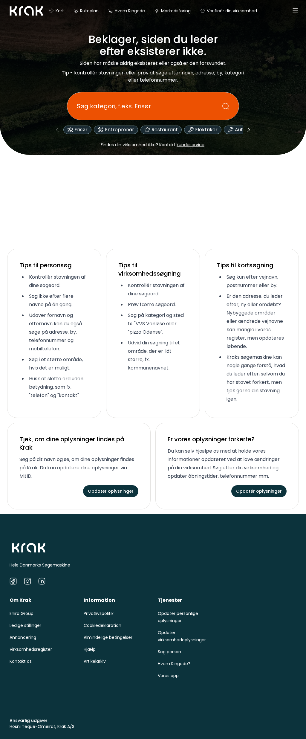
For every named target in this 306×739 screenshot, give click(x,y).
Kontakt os (21, 661)
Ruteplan (89, 11)
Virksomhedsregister (31, 649)
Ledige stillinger (25, 625)
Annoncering (23, 637)
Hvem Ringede (130, 11)
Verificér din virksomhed (232, 11)
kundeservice (190, 145)
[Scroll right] (248, 130)
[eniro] (14, 11)
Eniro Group (21, 613)
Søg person (169, 652)
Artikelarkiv (95, 661)
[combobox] (149, 106)
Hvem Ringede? (174, 664)
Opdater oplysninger (111, 491)
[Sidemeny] (295, 11)
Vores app (168, 676)
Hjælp (90, 649)
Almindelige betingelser (108, 637)
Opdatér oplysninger (259, 491)
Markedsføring (176, 11)
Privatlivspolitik (99, 613)
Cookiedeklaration (102, 625)
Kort (60, 11)
